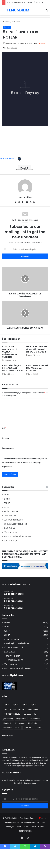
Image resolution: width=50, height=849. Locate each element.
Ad (4, 428)
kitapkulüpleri (35, 719)
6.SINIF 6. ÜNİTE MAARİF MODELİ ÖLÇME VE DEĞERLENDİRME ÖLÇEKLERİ (9, 351)
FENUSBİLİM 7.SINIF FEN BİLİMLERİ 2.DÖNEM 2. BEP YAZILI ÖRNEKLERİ (36, 349)
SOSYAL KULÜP (10, 541)
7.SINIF (7, 503)
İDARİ (39, 728)
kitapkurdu (7, 723)
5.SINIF (17, 21)
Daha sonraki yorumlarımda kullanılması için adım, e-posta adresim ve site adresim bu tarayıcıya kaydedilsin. (25, 462)
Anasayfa (8, 21)
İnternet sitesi (8, 448)
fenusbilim (10, 44)
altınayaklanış (32, 709)
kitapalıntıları (21, 719)
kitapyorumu (20, 723)
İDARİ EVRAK (9, 528)
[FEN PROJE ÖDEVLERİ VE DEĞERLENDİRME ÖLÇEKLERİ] (9, 686)
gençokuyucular (30, 714)
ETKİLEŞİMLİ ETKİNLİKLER (15, 524)
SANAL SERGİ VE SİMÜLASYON (17, 536)
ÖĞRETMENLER (10, 532)
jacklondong (8, 719)
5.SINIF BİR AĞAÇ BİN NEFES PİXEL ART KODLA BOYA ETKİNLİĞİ (12, 368)
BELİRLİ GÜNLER (11, 511)
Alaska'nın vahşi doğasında (13, 709)
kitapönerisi (32, 723)
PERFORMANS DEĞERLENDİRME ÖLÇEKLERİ (25, 2)
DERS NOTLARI (10, 516)
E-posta (6, 438)
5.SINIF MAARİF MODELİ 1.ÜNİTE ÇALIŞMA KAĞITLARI (37, 368)
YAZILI (17, 728)
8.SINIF (7, 507)
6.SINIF (7, 499)
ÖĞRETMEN (28, 728)
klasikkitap (7, 728)
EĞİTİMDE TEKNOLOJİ (13, 520)
